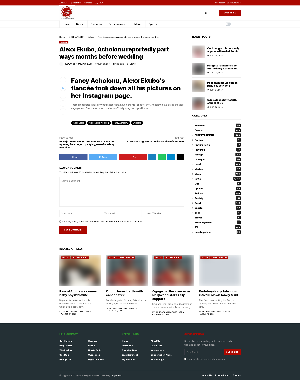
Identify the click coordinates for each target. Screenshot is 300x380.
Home (62, 37)
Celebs (91, 37)
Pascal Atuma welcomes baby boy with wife (222, 84)
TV (217, 227)
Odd (217, 183)
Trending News (217, 222)
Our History (65, 341)
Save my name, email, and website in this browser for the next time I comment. (102, 221)
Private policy (222, 375)
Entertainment (130, 355)
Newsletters (157, 350)
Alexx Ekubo (78, 123)
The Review (65, 350)
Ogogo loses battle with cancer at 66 (222, 101)
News (217, 178)
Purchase (127, 345)
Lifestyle (217, 159)
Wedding (137, 123)
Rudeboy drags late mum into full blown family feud (218, 293)
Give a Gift (156, 345)
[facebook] (201, 13)
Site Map (64, 355)
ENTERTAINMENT (76, 37)
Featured (217, 149)
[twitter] (206, 13)
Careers (93, 341)
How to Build (94, 350)
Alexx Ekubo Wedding (99, 123)
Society (217, 198)
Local (217, 164)
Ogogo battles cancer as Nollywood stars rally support (171, 295)
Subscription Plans (161, 355)
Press (91, 345)
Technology (157, 359)
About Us (155, 341)
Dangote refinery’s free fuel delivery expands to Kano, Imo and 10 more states (222, 70)
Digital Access (96, 359)
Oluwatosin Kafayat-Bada (78, 64)
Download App (129, 350)
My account (128, 359)
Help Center (65, 345)
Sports (217, 208)
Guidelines (94, 355)
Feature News (217, 145)
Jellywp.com (116, 375)
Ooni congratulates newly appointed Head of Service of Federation (223, 51)
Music (217, 174)
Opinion (217, 188)
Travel (217, 217)
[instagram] (211, 13)
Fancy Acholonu (121, 123)
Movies (217, 169)
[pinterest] (215, 13)
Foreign (217, 154)
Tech (217, 212)
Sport (217, 203)
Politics (217, 193)
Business (217, 125)
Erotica (217, 140)
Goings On (65, 359)
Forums (237, 375)
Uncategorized (217, 232)
